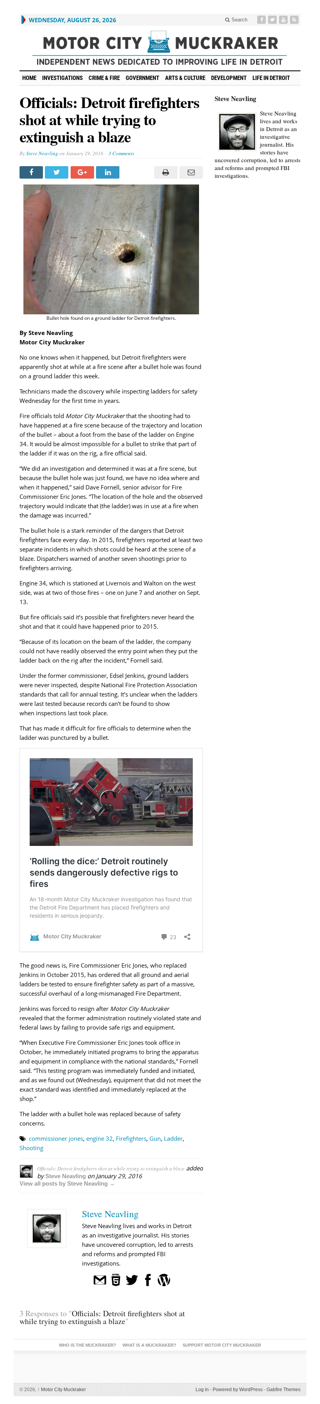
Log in (202, 1389)
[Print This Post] (164, 172)
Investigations (62, 78)
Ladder (173, 1138)
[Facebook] (262, 19)
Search (238, 20)
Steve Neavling (42, 153)
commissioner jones (56, 1138)
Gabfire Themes (283, 1389)
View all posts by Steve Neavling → (67, 1183)
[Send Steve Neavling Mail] (100, 1279)
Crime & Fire (104, 78)
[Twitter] (273, 19)
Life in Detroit (271, 78)
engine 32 (99, 1138)
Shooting (31, 1148)
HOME (29, 78)
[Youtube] (284, 19)
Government (142, 78)
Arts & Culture (185, 78)
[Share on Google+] (83, 172)
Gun (155, 1138)
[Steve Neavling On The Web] (116, 1279)
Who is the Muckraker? (87, 1345)
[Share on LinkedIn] (108, 172)
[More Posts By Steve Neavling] (164, 1279)
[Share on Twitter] (57, 172)
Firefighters (131, 1138)
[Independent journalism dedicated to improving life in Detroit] (160, 48)
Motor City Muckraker (61, 1389)
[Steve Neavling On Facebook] (148, 1279)
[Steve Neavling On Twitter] (132, 1279)
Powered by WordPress (238, 1389)
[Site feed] (295, 19)
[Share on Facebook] (32, 172)
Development (229, 78)
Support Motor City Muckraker (222, 1345)
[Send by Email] (190, 172)
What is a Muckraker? (149, 1345)
